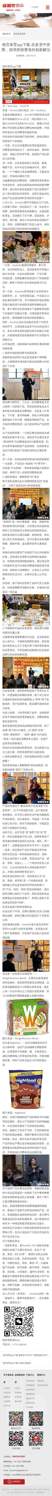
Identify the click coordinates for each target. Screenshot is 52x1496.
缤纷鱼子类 (30, 1398)
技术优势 (18, 1393)
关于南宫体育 (8, 1378)
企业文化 (6, 1393)
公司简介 (6, 1388)
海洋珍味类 (30, 1390)
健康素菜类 (30, 1394)
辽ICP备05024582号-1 (19, 1492)
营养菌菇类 (30, 1385)
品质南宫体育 (20, 1378)
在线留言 (16, 1481)
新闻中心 (41, 1375)
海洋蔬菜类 (30, 1381)
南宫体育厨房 (19, 34)
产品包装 (29, 1407)
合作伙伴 (6, 1406)
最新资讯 (6, 34)
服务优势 (18, 1401)
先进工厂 (18, 1388)
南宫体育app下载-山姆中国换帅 (17, 1363)
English (35, 7)
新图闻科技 (40, 1492)
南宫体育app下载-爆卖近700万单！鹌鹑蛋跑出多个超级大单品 (26, 1355)
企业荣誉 (6, 1401)
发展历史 (6, 1397)
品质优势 (18, 1397)
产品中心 (30, 1375)
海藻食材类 (30, 1403)
